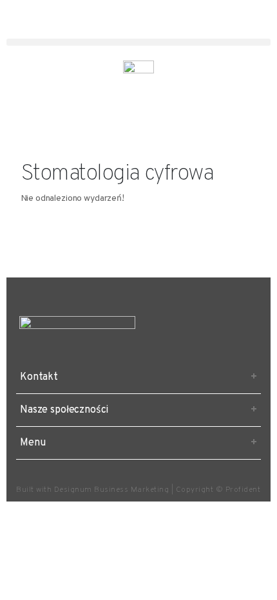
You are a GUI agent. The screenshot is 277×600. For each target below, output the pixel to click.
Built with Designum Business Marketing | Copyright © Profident (138, 490)
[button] (138, 42)
